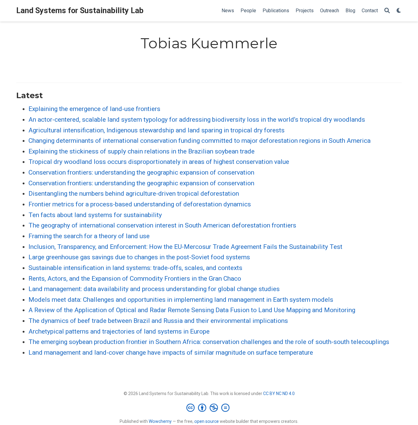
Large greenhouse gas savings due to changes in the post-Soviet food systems (139, 257)
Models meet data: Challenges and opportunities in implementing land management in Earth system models (180, 299)
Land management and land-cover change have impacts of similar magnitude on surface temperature (170, 352)
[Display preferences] (399, 10)
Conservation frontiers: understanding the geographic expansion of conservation (141, 172)
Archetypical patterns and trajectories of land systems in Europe (119, 331)
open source (206, 421)
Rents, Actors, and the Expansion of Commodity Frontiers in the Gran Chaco (134, 278)
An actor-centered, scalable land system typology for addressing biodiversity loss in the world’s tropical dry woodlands (196, 119)
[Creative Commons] (209, 408)
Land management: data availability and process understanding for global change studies (154, 289)
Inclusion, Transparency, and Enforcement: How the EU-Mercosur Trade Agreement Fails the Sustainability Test (185, 246)
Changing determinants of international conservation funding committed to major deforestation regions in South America (199, 140)
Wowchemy (160, 421)
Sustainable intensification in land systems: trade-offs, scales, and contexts (135, 268)
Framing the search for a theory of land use (89, 236)
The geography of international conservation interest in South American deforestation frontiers (162, 225)
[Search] (387, 10)
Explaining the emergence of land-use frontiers (94, 109)
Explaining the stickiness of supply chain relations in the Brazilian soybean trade (141, 151)
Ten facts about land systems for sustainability (95, 215)
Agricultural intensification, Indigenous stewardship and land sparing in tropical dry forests (156, 130)
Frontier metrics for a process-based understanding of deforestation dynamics (139, 204)
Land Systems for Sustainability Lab (80, 10)
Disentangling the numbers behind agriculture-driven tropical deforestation (133, 193)
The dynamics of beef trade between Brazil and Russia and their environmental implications (158, 320)
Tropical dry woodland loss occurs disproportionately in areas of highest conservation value (158, 161)
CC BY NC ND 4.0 (279, 393)
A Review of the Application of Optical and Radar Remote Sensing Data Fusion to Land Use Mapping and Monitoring (191, 310)
